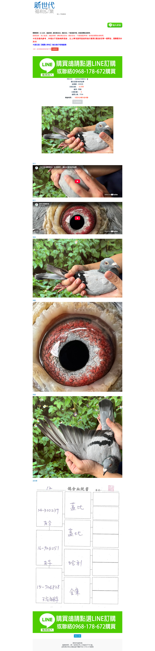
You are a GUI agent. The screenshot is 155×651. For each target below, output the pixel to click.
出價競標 (77, 102)
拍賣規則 (54, 49)
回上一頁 (77, 636)
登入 (58, 14)
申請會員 (63, 14)
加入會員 (42, 33)
